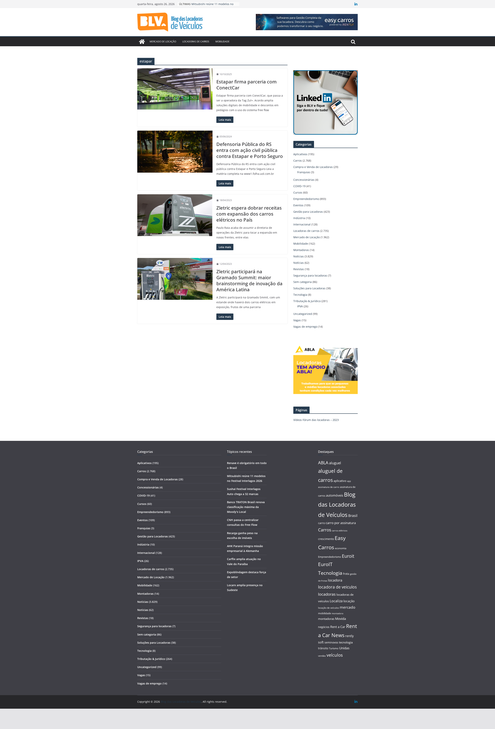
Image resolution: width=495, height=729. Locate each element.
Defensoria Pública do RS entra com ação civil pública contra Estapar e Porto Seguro (249, 150)
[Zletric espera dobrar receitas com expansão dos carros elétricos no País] (175, 215)
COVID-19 (299, 186)
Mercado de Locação (163, 41)
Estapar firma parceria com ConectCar (246, 84)
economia (340, 548)
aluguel (335, 462)
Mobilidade (222, 41)
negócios (323, 627)
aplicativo (340, 481)
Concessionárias (303, 180)
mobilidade (324, 613)
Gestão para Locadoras (308, 211)
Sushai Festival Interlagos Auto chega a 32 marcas (211, 6)
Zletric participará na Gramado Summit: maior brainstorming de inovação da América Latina (249, 280)
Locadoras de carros (195, 41)
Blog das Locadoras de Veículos (337, 505)
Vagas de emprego (305, 326)
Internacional (302, 224)
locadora (335, 580)
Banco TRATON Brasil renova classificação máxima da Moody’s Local (246, 507)
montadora (337, 613)
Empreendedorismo (306, 199)
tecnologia (346, 642)
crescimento (326, 539)
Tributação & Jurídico (307, 301)
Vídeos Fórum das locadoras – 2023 (316, 420)
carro (321, 523)
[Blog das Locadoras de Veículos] (142, 41)
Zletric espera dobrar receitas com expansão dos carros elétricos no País (249, 214)
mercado (347, 607)
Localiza (336, 600)
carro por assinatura (341, 523)
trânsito (323, 648)
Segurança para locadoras (310, 275)
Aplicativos (300, 154)
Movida (340, 618)
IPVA (300, 306)
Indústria (299, 218)
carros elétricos (339, 530)
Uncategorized (302, 314)
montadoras (326, 619)
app (349, 481)
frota (346, 574)
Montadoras (301, 250)
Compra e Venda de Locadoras (313, 167)
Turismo (333, 648)
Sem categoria (302, 282)
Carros (297, 160)
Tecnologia (300, 294)
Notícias (298, 256)
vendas (322, 655)
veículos (335, 655)
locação (349, 601)
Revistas (298, 269)
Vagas (297, 320)
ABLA (323, 462)
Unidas (344, 648)
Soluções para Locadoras (309, 288)
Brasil (353, 515)
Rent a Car (337, 627)
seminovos (331, 642)
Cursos (297, 192)
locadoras (327, 594)
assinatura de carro (328, 487)
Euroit (348, 556)
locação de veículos (328, 607)
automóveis (334, 495)
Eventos (298, 205)
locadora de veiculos (337, 587)
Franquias (303, 172)
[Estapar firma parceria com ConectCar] (175, 89)
